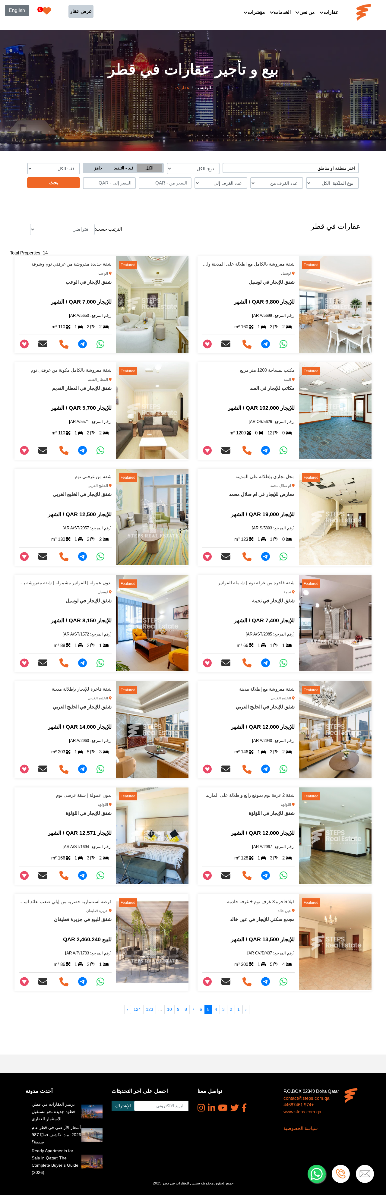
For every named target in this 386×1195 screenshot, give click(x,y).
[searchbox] (291, 168)
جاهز (98, 168)
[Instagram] (201, 1108)
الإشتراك (123, 1105)
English (17, 10)
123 (149, 1009)
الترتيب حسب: (108, 229)
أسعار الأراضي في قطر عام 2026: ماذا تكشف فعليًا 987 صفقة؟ (56, 1134)
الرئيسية (203, 87)
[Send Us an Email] (228, 344)
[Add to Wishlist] (210, 344)
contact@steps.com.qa (306, 1098)
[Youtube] (223, 1108)
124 (137, 1009)
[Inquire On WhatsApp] (286, 344)
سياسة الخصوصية (300, 1128)
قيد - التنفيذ (124, 168)
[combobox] (291, 168)
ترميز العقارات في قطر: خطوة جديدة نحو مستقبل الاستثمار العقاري (54, 1111)
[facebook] (244, 1108)
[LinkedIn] (211, 1108)
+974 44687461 (298, 1104)
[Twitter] (234, 1108)
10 (169, 1009)
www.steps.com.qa (302, 1111)
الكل (149, 168)
